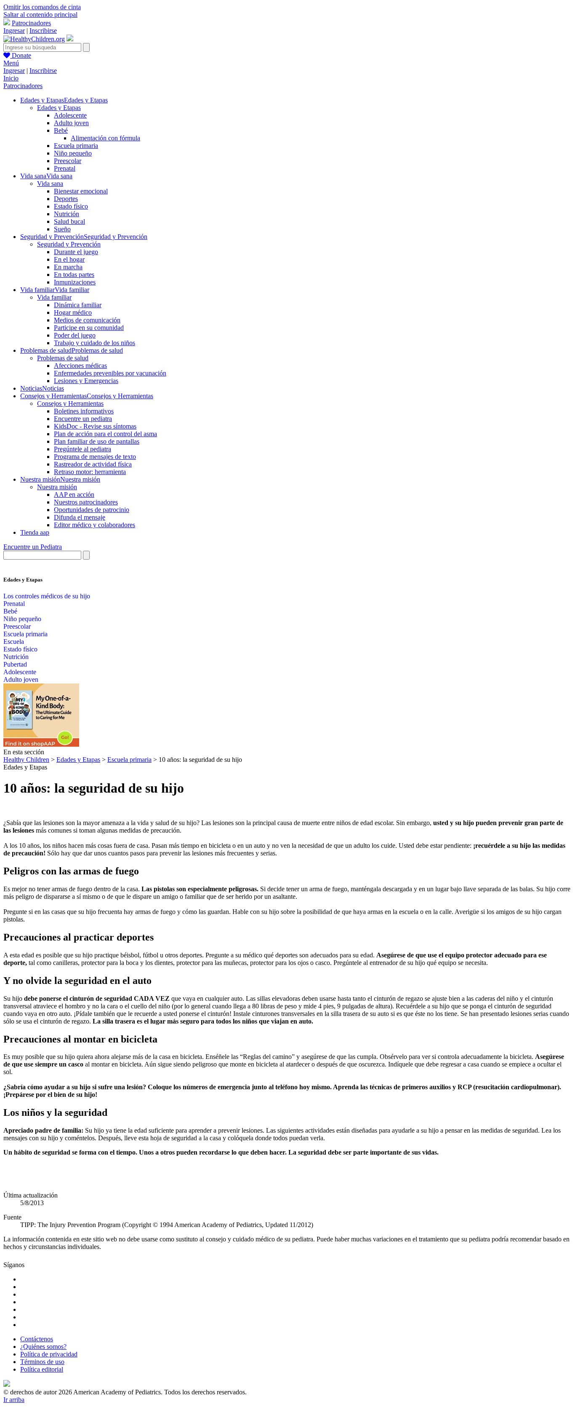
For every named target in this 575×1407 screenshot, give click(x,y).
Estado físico (71, 206)
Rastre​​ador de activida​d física (93, 464)
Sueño (62, 229)
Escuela (13, 641)
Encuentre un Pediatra (32, 546)
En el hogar (69, 259)
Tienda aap (34, 532)
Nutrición (66, 213)
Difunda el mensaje (79, 517)
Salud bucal (69, 221)
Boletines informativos (84, 411)
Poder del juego (75, 335)
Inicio (11, 78)
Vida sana (50, 183)
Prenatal (64, 168)
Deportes (66, 198)
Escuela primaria (76, 145)
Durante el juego (76, 251)
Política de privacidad (48, 1354)
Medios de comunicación (87, 320)
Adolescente (70, 115)
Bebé (61, 130)
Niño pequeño (73, 153)
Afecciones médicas (80, 365)
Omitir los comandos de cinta (42, 7)
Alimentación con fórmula (105, 138)
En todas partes (74, 274)
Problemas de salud (62, 358)
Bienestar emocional (81, 191)
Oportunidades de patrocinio (91, 509)
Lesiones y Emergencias (86, 380)
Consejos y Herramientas (70, 403)
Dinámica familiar (77, 304)
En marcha (68, 267)
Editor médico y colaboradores (94, 524)
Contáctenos (36, 1339)
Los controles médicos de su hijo (46, 596)
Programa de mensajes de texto (95, 456)
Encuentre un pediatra (83, 418)
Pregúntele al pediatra (82, 449)
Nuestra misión (57, 486)
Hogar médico (73, 312)
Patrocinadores (31, 23)
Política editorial (41, 1369)
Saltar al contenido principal (40, 14)
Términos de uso (42, 1361)
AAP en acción (74, 494)
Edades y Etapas (59, 107)
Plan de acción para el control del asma (105, 433)
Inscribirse (43, 30)
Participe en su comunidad (89, 327)
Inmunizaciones (75, 282)
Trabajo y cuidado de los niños (94, 342)
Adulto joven (71, 122)
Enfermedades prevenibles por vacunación (110, 373)
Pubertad (15, 664)
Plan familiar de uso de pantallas (96, 441)
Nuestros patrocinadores (86, 502)
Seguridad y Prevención (69, 244)
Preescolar (67, 160)
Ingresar (14, 30)
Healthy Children (26, 759)
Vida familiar (54, 297)
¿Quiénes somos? (43, 1346)
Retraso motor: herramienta (90, 471)
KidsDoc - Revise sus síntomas (95, 426)
